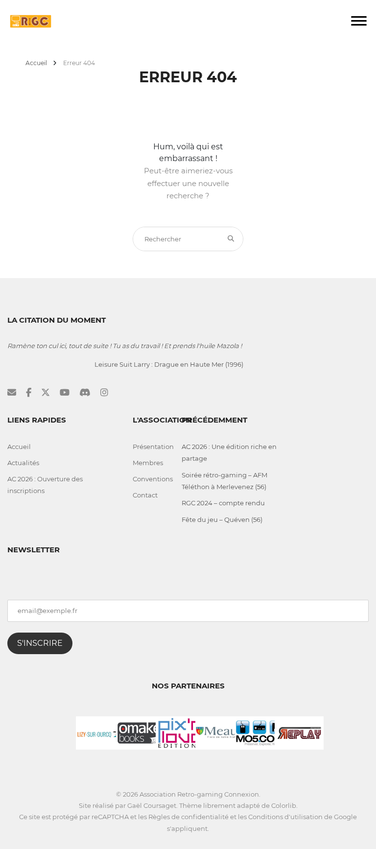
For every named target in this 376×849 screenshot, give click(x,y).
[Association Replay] (299, 732)
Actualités (23, 463)
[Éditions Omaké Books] (140, 732)
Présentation (153, 446)
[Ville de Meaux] (219, 732)
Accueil (36, 63)
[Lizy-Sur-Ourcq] (100, 732)
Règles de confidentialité (188, 817)
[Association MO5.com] (259, 732)
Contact (145, 495)
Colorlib (283, 805)
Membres (148, 463)
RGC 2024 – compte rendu (223, 503)
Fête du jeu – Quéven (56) (222, 519)
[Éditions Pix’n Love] (180, 732)
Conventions (153, 479)
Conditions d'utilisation (285, 817)
